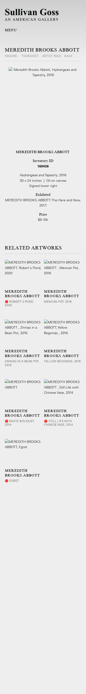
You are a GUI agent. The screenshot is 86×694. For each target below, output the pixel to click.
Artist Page (51, 56)
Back (68, 56)
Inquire (11, 56)
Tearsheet (30, 56)
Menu (11, 30)
